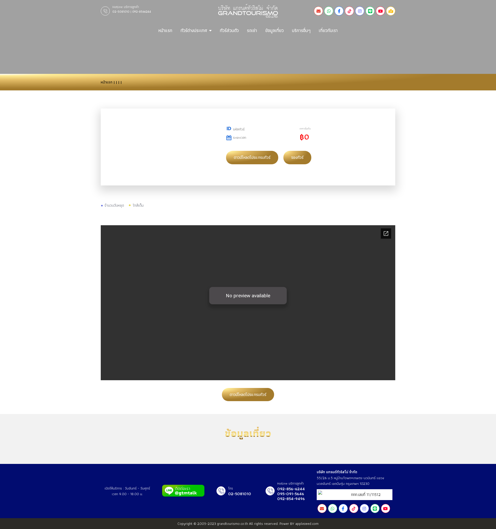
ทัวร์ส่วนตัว (229, 30)
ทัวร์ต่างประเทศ (194, 30)
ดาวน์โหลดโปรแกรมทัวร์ (252, 157)
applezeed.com (307, 523)
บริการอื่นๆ (301, 30)
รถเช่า (252, 30)
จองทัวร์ (297, 157)
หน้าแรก (165, 30)
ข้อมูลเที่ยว (274, 30)
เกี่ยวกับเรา (328, 30)
